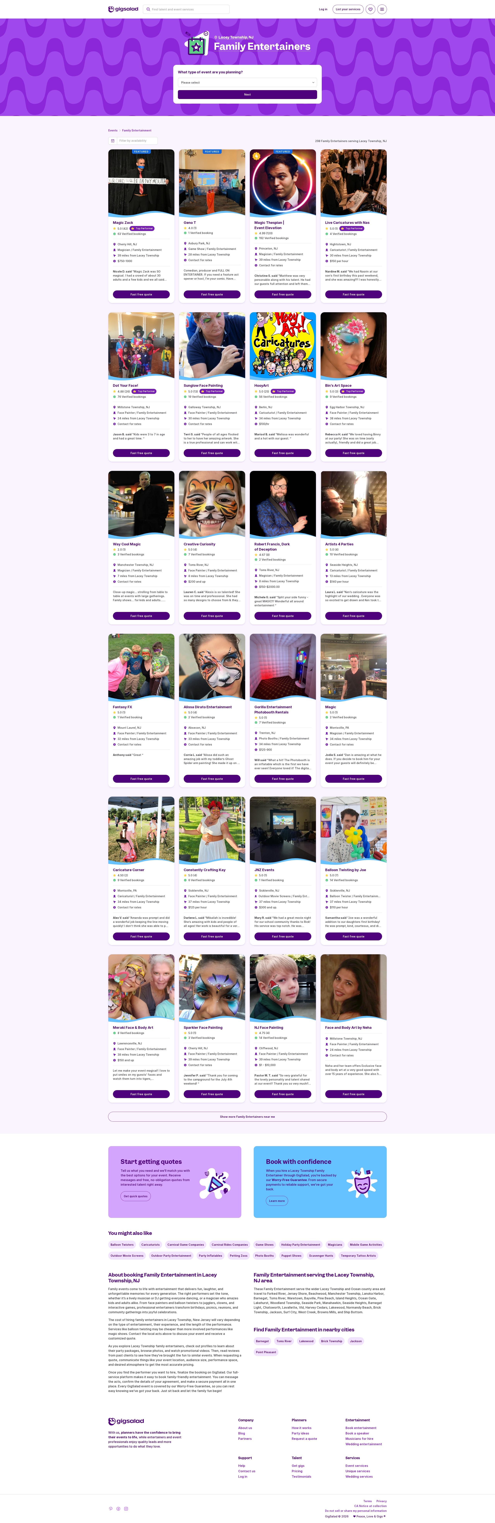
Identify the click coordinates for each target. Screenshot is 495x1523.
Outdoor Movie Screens (127, 1255)
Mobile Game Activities (366, 1244)
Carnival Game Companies (185, 1244)
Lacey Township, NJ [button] (235, 37)
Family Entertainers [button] (262, 46)
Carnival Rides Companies (230, 1244)
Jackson (356, 1341)
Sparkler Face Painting (203, 1027)
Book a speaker (357, 1433)
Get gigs (298, 1466)
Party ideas (300, 1433)
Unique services (358, 1471)
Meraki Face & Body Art (133, 1027)
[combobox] (188, 9)
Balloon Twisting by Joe (345, 870)
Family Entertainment (136, 130)
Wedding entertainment (364, 1444)
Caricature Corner (128, 870)
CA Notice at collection (370, 1506)
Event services (357, 1466)
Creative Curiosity (199, 544)
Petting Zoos (239, 1255)
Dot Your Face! (125, 385)
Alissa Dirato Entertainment (208, 707)
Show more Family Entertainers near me (247, 1116)
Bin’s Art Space (338, 385)
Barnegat (262, 1341)
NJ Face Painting (268, 1027)
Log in (323, 9)
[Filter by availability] (137, 140)
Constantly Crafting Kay (205, 870)
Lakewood (306, 1341)
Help (241, 1466)
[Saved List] (370, 9)
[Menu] (382, 9)
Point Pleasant (266, 1352)
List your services (348, 9)
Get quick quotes (136, 1196)
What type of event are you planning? (210, 72)
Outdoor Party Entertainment (171, 1255)
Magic (330, 707)
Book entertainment (361, 1428)
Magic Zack (123, 223)
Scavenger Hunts (321, 1255)
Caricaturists (150, 1244)
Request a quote (304, 1439)
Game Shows (265, 1244)
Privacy (381, 1501)
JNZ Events (264, 870)
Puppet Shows (291, 1255)
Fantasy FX (122, 707)
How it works (302, 1428)
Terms (367, 1501)
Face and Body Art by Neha (348, 1027)
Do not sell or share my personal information (356, 1510)
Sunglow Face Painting (203, 385)
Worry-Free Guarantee (289, 1180)
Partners (245, 1439)
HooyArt (261, 385)
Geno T (190, 223)
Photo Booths (264, 1255)
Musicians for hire (359, 1439)
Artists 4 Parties (339, 544)
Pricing (297, 1471)
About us (245, 1428)
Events (113, 130)
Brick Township (331, 1341)
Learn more (277, 1200)
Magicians (335, 1244)
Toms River (284, 1341)
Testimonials (301, 1476)
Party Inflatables (210, 1255)
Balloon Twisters (122, 1244)
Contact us (246, 1471)
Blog (241, 1433)
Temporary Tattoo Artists (358, 1255)
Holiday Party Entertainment (300, 1244)
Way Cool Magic (127, 544)
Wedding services (359, 1476)
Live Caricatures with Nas (347, 223)
